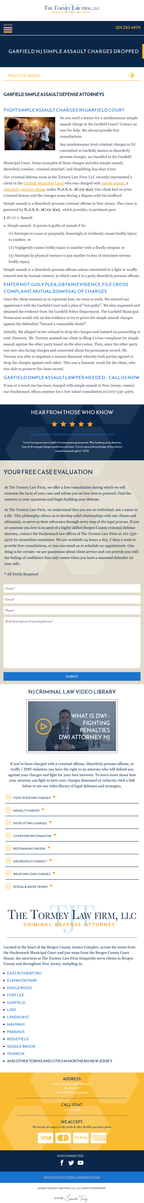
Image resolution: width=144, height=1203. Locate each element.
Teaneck (16, 1053)
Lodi (11, 1009)
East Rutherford (24, 973)
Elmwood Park (22, 980)
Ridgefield (18, 1039)
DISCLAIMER (77, 1177)
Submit (72, 676)
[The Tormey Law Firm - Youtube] (80, 1163)
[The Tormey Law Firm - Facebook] (62, 1163)
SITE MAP (93, 1177)
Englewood (19, 988)
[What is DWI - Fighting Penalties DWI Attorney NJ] (72, 752)
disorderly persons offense (25, 189)
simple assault (113, 183)
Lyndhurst (18, 1017)
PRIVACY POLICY (55, 1177)
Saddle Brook (21, 1046)
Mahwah (16, 1024)
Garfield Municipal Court (43, 183)
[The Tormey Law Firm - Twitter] (71, 1163)
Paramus (16, 1031)
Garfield (16, 1002)
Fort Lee (15, 995)
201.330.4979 (128, 27)
